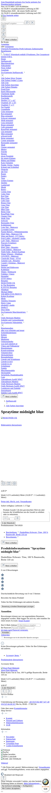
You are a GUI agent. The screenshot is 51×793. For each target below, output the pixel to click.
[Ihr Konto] (3, 35)
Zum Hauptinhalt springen (11, 2)
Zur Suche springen (30, 2)
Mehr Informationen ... (32, 783)
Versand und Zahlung (14, 720)
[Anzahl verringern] (5, 518)
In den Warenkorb (8, 523)
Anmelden (5, 44)
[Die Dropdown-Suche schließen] (32, 23)
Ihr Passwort (6, 628)
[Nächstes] (8, 691)
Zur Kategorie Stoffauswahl (12, 72)
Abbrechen (5, 635)
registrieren (9, 46)
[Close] (2, 791)
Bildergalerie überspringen (11, 425)
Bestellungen (6, 51)
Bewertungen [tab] (11, 537)
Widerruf (4, 763)
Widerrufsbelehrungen (14, 723)
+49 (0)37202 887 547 (37, 702)
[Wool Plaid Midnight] (10, 668)
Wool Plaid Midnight (9, 670)
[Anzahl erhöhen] (17, 518)
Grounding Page (12, 743)
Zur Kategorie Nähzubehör (12, 322)
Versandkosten (44, 767)
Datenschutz (11, 739)
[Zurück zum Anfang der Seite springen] (3, 778)
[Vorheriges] (3, 691)
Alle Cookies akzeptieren (11, 788)
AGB (8, 725)
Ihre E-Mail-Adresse (9, 625)
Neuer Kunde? (24, 621)
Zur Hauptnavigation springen (21, 3)
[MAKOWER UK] (25, 418)
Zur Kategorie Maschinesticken (13, 312)
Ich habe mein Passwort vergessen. (14, 630)
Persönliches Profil (16, 49)
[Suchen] (26, 23)
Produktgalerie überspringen (12, 660)
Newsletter (10, 737)
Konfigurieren (27, 786)
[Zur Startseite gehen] (10, 15)
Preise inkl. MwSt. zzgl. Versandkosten (16, 501)
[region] (25, 457)
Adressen (28, 49)
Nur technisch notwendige (11, 786)
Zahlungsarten (37, 49)
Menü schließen (11, 40)
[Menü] (3, 19)
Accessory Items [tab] (12, 655)
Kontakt (9, 718)
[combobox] (12, 23)
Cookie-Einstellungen (14, 746)
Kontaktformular (20, 708)
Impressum (10, 741)
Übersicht (5, 49)
